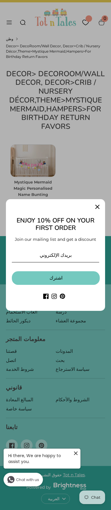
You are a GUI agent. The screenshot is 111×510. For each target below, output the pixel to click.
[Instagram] (54, 296)
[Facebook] (46, 296)
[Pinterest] (62, 296)
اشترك (55, 278)
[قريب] (97, 206)
